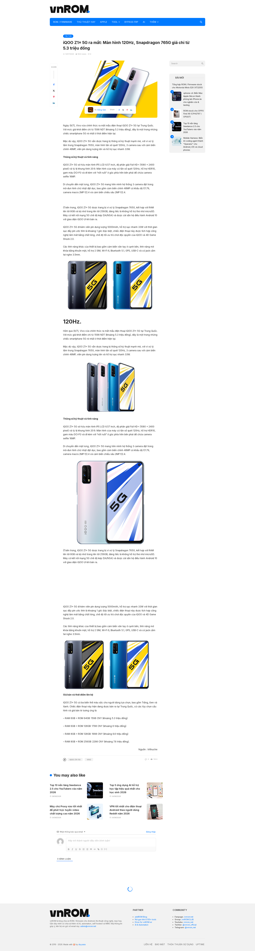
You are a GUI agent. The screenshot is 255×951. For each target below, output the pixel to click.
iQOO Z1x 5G (75, 759)
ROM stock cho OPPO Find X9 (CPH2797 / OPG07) (193, 113)
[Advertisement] (157, 9)
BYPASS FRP (131, 22)
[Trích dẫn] (91, 849)
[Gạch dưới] (76, 849)
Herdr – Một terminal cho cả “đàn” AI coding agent (194, 938)
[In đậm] (69, 849)
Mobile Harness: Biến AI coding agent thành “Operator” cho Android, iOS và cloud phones (193, 144)
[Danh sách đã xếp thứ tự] (83, 849)
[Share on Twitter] (53, 90)
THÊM (153, 22)
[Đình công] (80, 849)
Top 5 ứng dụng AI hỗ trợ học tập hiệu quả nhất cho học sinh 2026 (125, 789)
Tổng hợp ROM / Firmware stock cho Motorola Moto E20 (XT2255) (187, 86)
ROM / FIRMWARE (62, 22)
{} (102, 849)
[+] (105, 849)
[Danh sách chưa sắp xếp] (87, 849)
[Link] (98, 849)
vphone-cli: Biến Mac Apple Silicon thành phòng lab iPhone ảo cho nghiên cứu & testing (193, 99)
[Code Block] (95, 849)
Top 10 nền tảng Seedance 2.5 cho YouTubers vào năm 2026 (66, 789)
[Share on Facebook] (53, 84)
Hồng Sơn (101, 110)
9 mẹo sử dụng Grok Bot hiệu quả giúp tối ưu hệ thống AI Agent (194, 908)
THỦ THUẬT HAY (86, 22)
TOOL (115, 22)
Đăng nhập (151, 832)
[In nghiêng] (72, 849)
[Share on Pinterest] (53, 96)
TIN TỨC (68, 36)
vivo (89, 759)
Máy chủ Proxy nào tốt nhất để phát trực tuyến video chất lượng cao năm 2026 (66, 810)
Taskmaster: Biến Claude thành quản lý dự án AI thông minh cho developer (194, 924)
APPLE (103, 22)
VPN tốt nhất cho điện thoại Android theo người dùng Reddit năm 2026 (126, 810)
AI (144, 22)
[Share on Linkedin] (53, 103)
